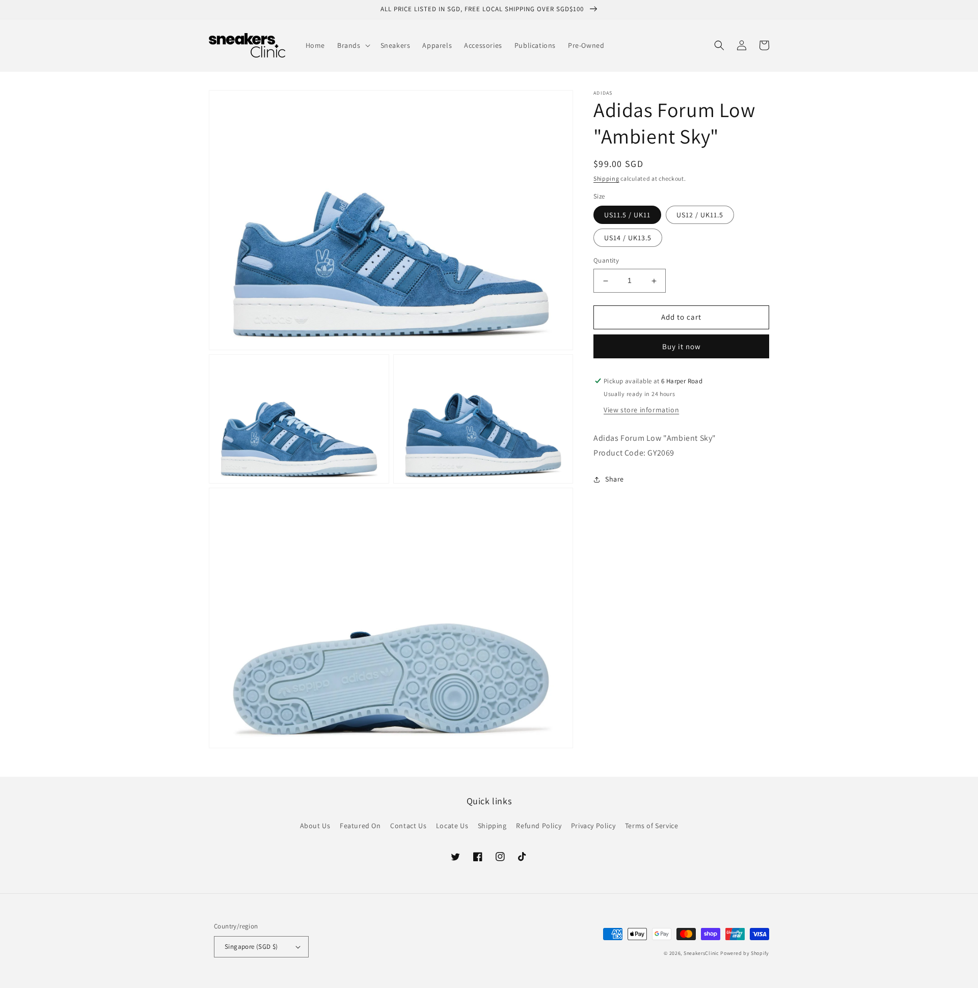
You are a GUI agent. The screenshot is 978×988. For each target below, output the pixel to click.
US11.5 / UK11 (627, 215)
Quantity (606, 261)
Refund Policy (538, 825)
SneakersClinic (701, 953)
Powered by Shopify (744, 953)
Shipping (606, 178)
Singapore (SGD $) (251, 946)
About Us (315, 825)
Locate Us (452, 825)
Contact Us (408, 825)
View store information (641, 409)
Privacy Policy (593, 825)
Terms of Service (651, 825)
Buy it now (681, 346)
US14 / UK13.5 (627, 238)
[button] (352, 45)
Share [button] (614, 479)
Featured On (360, 825)
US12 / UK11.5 (699, 215)
